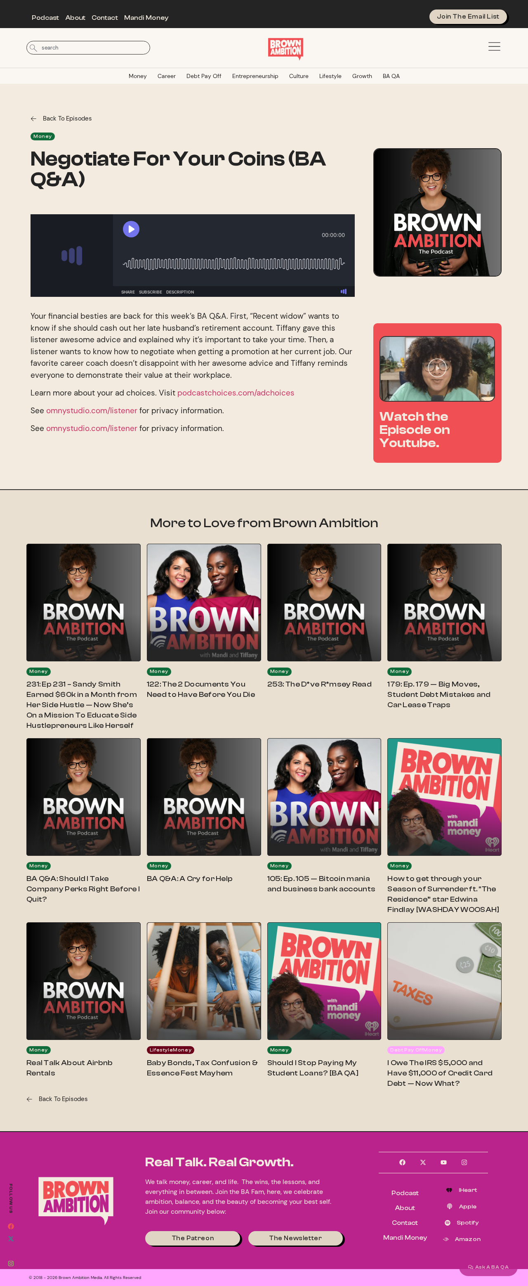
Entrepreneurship (255, 76)
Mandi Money (146, 17)
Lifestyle (330, 76)
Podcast (45, 17)
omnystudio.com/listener (91, 410)
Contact (105, 17)
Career (167, 76)
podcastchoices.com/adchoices (236, 393)
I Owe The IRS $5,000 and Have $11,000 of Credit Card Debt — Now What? (440, 1073)
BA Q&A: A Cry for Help (190, 878)
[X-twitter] (11, 1238)
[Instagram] (11, 1263)
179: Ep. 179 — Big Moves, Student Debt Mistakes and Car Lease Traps (439, 694)
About (76, 17)
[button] (437, 369)
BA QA (391, 76)
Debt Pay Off (204, 76)
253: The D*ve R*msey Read (319, 684)
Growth (362, 76)
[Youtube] (11, 1251)
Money (138, 76)
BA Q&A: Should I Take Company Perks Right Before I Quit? (83, 889)
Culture (299, 76)
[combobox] (88, 47)
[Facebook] (11, 1226)
